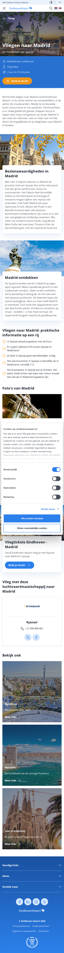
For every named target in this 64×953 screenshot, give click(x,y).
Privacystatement (21, 926)
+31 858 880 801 (34, 628)
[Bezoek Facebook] (36, 637)
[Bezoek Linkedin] (27, 901)
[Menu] (4, 8)
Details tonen (48, 509)
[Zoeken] (51, 8)
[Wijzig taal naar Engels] (60, 8)
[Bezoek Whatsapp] (44, 901)
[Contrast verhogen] (51, 2)
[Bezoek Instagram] (36, 901)
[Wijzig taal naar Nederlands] (55, 8)
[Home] (19, 8)
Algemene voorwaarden (24, 931)
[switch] (56, 478)
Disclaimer (44, 931)
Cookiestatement (40, 926)
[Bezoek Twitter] (27, 637)
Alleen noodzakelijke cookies (32, 528)
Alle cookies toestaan (32, 518)
